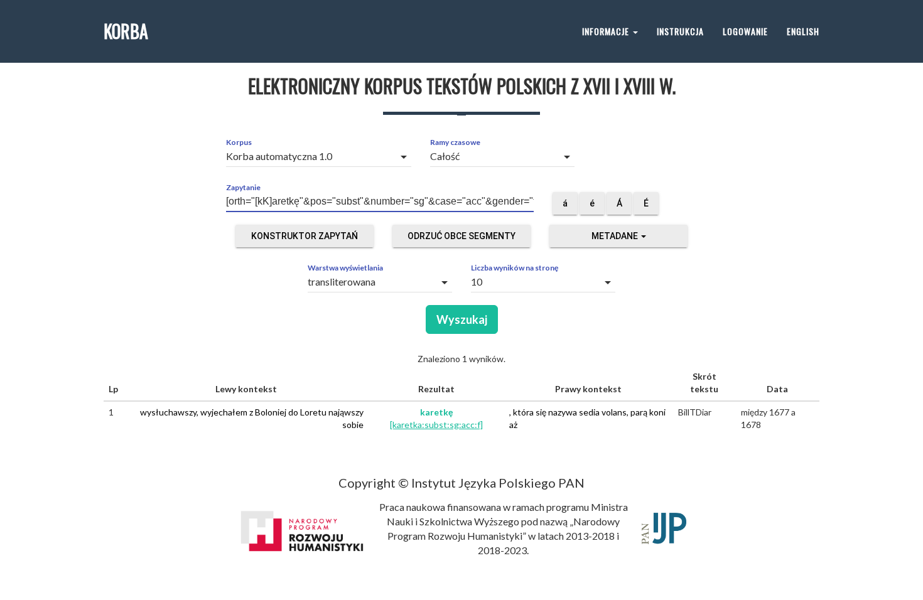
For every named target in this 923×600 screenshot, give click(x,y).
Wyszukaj (461, 319)
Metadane (615, 236)
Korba (126, 31)
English (803, 31)
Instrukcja (680, 31)
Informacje (607, 31)
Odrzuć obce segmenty (461, 236)
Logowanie (745, 31)
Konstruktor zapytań (304, 236)
